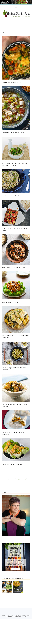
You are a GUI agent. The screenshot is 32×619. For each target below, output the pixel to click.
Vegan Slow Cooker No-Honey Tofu (13, 464)
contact (24, 616)
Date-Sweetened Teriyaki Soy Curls (13, 267)
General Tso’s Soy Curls (10, 302)
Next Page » (19, 470)
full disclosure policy (22, 479)
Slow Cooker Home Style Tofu (12, 82)
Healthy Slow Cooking (16, 14)
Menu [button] (16, 7)
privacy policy (17, 616)
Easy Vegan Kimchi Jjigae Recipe (13, 132)
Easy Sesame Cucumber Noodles (12, 196)
